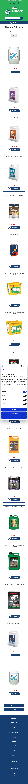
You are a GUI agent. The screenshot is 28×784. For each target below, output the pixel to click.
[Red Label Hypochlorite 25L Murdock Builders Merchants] (14, 56)
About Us (14, 745)
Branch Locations (14, 768)
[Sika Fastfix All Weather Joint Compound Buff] (14, 289)
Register (10, 4)
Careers (14, 750)
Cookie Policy (14, 727)
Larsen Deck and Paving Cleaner (14, 156)
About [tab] (23, 369)
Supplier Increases (14, 734)
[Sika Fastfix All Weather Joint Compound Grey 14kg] (14, 328)
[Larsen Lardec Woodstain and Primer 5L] (14, 211)
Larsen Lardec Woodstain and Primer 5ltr (14, 195)
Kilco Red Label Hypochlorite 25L (14, 40)
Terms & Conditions (14, 722)
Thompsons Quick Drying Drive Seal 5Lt (14, 467)
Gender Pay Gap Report (14, 732)
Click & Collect (14, 752)
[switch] (25, 396)
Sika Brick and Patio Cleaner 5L (14, 428)
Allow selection (14, 413)
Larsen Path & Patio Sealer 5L (14, 623)
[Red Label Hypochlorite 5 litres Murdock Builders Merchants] (14, 678)
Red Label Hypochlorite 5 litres (14, 662)
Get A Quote (14, 770)
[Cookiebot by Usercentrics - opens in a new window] (21, 366)
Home (5, 31)
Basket (17, 4)
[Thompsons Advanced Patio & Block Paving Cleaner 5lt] (14, 561)
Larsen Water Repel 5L (14, 234)
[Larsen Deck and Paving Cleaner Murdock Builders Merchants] (14, 172)
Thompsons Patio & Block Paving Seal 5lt (14, 584)
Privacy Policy (14, 725)
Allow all (14, 409)
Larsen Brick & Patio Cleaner (14, 117)
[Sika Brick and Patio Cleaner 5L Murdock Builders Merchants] (14, 444)
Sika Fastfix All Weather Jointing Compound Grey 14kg (14, 313)
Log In (14, 4)
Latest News (14, 757)
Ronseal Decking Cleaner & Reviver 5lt (14, 506)
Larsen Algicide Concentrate (14, 78)
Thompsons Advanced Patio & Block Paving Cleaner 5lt (14, 546)
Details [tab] (14, 369)
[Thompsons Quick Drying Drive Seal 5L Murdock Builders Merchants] (14, 483)
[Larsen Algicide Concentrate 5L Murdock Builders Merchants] (14, 94)
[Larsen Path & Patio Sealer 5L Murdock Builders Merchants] (14, 639)
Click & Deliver (14, 755)
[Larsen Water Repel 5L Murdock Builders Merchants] (14, 250)
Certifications (14, 737)
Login (14, 773)
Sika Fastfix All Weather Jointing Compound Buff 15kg (14, 274)
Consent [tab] (5, 369)
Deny (14, 416)
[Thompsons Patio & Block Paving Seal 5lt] (14, 600)
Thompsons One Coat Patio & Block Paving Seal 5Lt (14, 352)
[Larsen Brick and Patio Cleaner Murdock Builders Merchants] (14, 133)
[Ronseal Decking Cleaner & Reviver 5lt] (14, 522)
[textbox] (13, 18)
